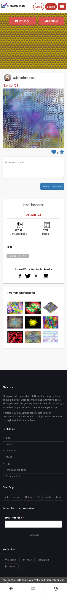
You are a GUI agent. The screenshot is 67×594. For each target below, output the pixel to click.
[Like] (53, 152)
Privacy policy (13, 476)
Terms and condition (16, 469)
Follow (53, 21)
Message (24, 21)
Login (38, 6)
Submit (51, 6)
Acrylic (16, 497)
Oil (38, 497)
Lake (58, 497)
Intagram (45, 559)
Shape (13, 255)
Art (24, 255)
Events (9, 444)
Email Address (14, 518)
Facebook (12, 559)
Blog (8, 437)
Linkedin (11, 566)
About (9, 456)
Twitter (28, 559)
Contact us (11, 450)
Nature (28, 497)
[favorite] (62, 152)
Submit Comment (52, 186)
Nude (48, 497)
